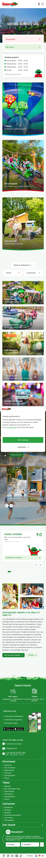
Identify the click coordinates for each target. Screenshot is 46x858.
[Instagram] (8, 855)
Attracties (8, 765)
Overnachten (8, 804)
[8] (5, 455)
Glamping (7, 810)
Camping (7, 812)
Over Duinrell (8, 825)
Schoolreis (8, 773)
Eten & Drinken (9, 768)
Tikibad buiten (9, 791)
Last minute (8, 818)
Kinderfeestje (9, 770)
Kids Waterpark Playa (12, 789)
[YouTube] (12, 855)
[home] (10, 4)
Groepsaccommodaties (12, 815)
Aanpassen (21, 447)
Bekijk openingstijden (12, 74)
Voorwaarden (9, 820)
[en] (43, 856)
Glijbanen (7, 786)
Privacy (30, 856)
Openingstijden (9, 775)
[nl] (36, 856)
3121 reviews (15, 541)
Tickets (6, 778)
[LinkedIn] (16, 855)
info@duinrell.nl (11, 748)
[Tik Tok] (21, 855)
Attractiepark (8, 761)
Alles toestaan (23, 440)
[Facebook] (3, 855)
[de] (39, 856)
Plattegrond (8, 794)
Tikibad (6, 782)
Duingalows (8, 807)
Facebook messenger (14, 744)
